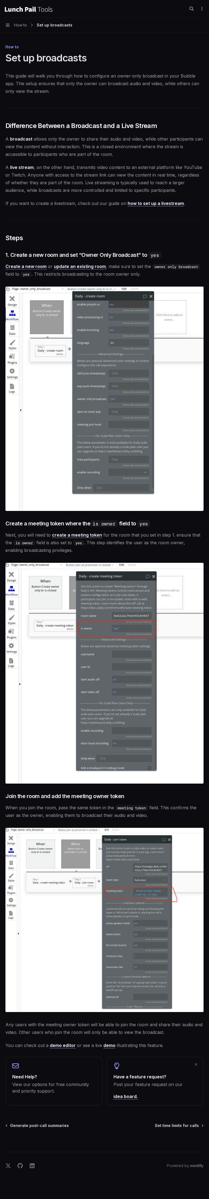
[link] (53, 1081)
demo (109, 1045)
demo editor (63, 1045)
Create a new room (26, 266)
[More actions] (202, 9)
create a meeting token (77, 535)
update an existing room (80, 266)
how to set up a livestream (156, 203)
